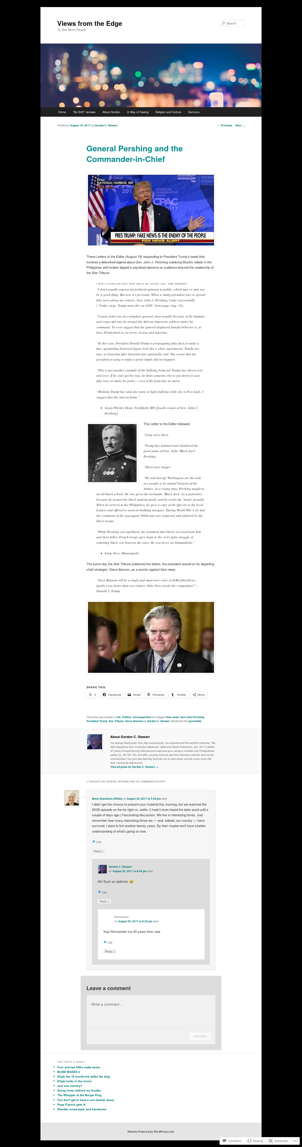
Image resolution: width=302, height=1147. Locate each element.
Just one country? (69, 1086)
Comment (200, 1036)
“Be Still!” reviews (84, 112)
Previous (225, 125)
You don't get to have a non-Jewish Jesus (85, 1100)
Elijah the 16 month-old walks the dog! (83, 1076)
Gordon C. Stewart (106, 125)
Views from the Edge (89, 23)
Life (118, 717)
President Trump (96, 721)
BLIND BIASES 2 (68, 1072)
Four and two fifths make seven (78, 1067)
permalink (195, 721)
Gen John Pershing (192, 717)
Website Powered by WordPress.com (150, 1132)
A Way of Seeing (138, 112)
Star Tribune (116, 721)
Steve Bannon (134, 721)
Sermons (194, 112)
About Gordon (111, 112)
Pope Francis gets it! (71, 1104)
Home (62, 112)
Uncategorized (142, 717)
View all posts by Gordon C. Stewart (134, 767)
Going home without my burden (79, 1090)
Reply (98, 851)
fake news (172, 717)
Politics (126, 717)
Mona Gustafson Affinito (107, 799)
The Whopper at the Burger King (79, 1095)
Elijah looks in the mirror (74, 1081)
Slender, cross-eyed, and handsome (81, 1109)
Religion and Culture (168, 112)
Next (240, 125)
